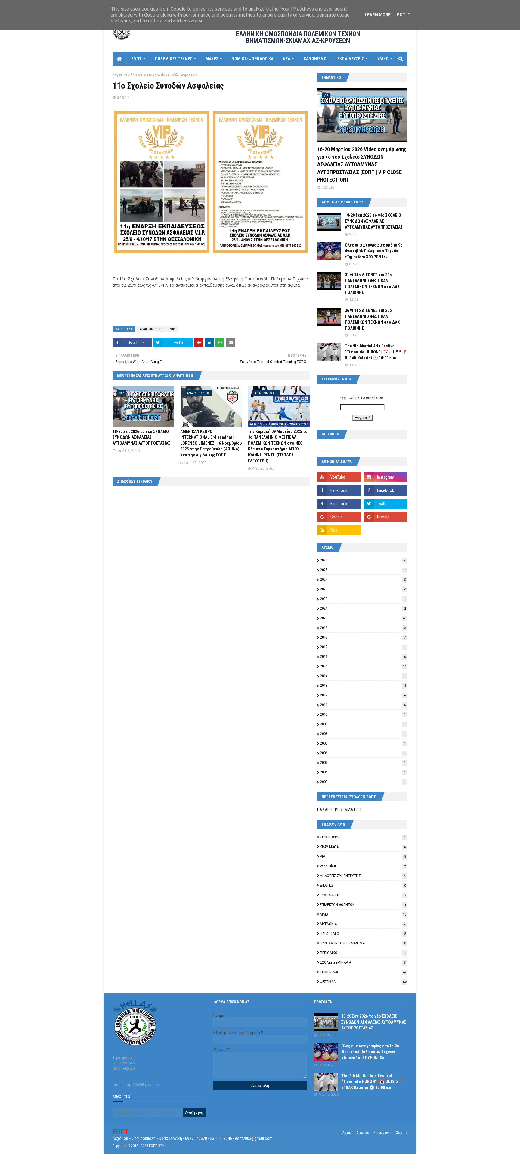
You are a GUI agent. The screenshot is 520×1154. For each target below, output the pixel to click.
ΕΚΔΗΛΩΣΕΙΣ (363, 895)
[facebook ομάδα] (385, 490)
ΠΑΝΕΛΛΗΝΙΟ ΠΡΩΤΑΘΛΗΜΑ (363, 943)
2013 (363, 685)
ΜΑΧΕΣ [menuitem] (212, 58)
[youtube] (339, 477)
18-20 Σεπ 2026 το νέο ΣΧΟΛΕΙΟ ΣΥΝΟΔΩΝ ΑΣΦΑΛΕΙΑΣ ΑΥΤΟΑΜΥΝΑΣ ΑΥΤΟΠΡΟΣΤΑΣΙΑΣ (141, 437)
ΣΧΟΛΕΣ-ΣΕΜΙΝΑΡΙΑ (363, 962)
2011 (363, 704)
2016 (363, 656)
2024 (363, 579)
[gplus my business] (385, 517)
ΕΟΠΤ (120, 1132)
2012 (363, 695)
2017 (363, 647)
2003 (363, 781)
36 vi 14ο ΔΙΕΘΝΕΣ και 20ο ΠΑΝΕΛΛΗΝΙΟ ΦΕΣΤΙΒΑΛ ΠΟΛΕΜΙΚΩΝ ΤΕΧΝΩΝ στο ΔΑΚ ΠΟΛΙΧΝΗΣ (372, 319)
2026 (363, 560)
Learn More (378, 14)
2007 (363, 743)
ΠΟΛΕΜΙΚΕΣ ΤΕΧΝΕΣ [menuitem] (173, 58)
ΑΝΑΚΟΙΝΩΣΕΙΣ (151, 329)
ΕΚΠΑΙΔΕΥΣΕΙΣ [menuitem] (350, 58)
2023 (363, 589)
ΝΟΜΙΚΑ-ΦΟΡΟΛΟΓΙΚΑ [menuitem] (252, 58)
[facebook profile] (339, 504)
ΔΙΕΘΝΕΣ (363, 885)
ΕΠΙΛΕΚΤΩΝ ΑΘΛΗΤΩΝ (363, 904)
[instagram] (385, 477)
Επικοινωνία (383, 1133)
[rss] (339, 530)
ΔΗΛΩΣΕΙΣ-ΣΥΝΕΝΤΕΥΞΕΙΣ (363, 875)
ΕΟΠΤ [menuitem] (136, 58)
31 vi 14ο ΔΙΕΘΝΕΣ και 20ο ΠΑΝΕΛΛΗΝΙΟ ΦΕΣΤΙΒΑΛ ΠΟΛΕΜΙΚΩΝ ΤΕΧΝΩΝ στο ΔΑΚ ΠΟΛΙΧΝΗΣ (372, 283)
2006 (363, 753)
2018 (363, 637)
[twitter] (385, 504)
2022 (363, 598)
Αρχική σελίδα (124, 75)
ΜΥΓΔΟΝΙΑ (363, 924)
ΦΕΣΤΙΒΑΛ (363, 981)
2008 (363, 733)
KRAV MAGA (363, 847)
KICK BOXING (363, 837)
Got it (403, 14)
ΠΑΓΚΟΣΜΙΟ (363, 933)
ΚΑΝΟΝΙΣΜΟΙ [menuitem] (316, 58)
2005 (363, 762)
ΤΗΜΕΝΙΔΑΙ (363, 972)
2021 (363, 608)
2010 (363, 714)
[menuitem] (120, 59)
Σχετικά (363, 1133)
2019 (363, 627)
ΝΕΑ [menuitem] (286, 58)
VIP (140, 75)
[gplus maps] (339, 517)
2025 (363, 570)
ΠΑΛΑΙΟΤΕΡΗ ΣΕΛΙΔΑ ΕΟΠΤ (340, 809)
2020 (363, 618)
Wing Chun (363, 866)
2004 (363, 772)
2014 (363, 675)
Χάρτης (401, 1133)
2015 (363, 666)
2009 (363, 724)
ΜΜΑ (363, 914)
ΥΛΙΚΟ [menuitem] (383, 58)
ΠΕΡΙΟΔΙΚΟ (363, 952)
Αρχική (347, 1133)
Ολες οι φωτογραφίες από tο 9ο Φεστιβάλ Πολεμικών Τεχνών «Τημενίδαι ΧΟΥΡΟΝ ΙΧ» (374, 251)
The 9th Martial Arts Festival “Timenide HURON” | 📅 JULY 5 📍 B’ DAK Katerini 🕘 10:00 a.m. (376, 352)
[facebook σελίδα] (339, 490)
